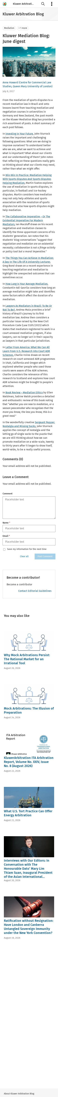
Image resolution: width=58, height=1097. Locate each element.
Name (6, 522)
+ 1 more (23, 28)
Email (6, 536)
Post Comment (45, 556)
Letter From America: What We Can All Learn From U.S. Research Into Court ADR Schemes (26, 351)
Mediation (9, 28)
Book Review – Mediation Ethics (24, 392)
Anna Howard (10, 82)
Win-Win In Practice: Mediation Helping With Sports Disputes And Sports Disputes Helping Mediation (27, 179)
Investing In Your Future (19, 133)
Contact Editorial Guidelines (34, 590)
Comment (7, 493)
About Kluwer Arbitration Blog (19, 1093)
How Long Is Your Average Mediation (26, 283)
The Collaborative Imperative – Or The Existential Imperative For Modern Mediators (26, 220)
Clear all (24, 556)
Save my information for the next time (27, 549)
